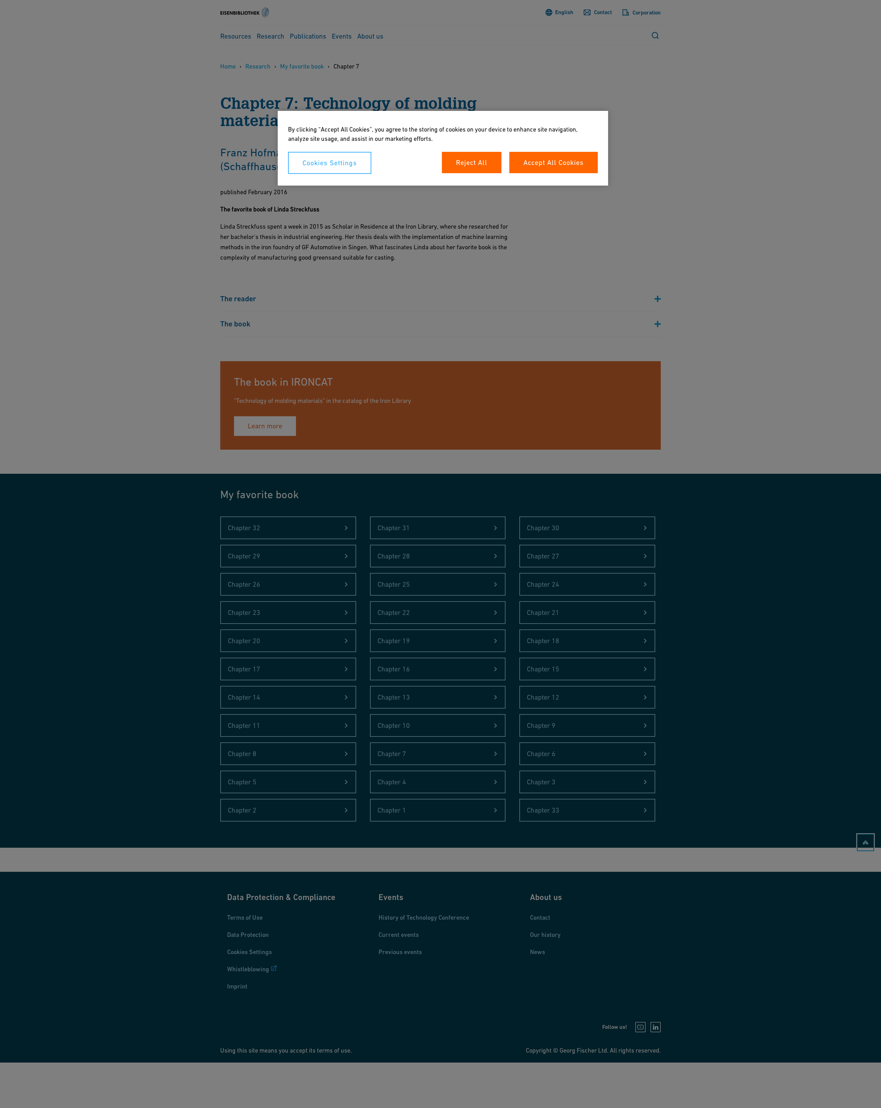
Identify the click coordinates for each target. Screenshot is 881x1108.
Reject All (471, 162)
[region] (443, 148)
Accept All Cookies (553, 162)
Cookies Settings (329, 163)
